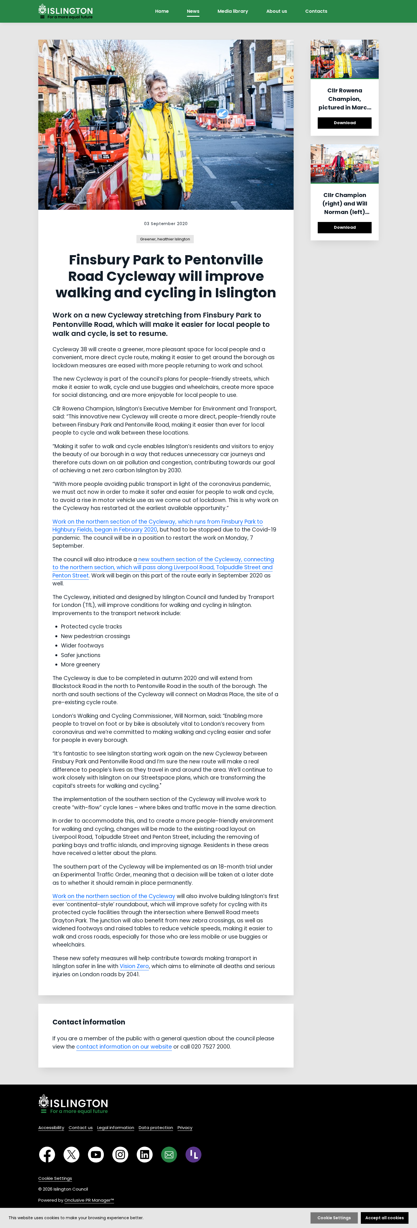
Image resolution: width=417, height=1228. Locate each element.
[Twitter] (71, 1155)
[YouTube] (96, 1155)
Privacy (185, 1127)
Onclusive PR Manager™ (89, 1200)
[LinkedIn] (145, 1155)
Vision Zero (134, 966)
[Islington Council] (73, 1104)
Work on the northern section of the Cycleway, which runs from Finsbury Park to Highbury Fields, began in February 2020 (157, 526)
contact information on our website (124, 1047)
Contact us (81, 1127)
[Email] (169, 1155)
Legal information (115, 1127)
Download (345, 123)
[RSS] (193, 1155)
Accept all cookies (384, 1218)
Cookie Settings (55, 1178)
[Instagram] (120, 1155)
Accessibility (51, 1127)
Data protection (156, 1127)
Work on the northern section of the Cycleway (113, 896)
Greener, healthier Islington (165, 239)
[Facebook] (47, 1155)
